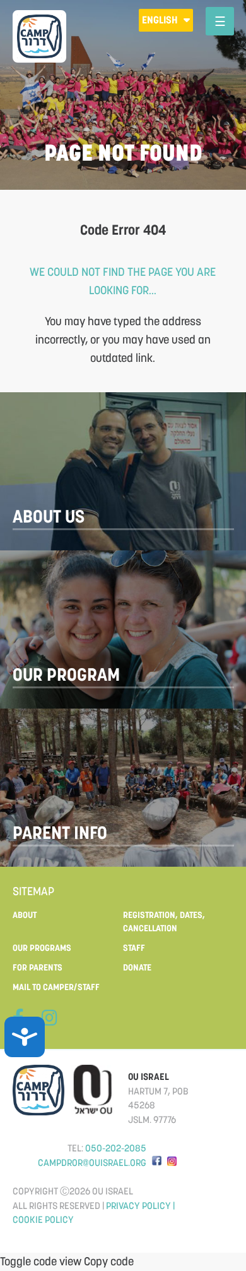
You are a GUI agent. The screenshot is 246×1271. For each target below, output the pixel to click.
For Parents (37, 967)
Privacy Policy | (140, 1206)
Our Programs (42, 947)
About (25, 915)
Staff (134, 947)
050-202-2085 (115, 1148)
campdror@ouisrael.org (92, 1162)
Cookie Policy (43, 1219)
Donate (137, 967)
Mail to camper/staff (56, 987)
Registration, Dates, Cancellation (164, 921)
